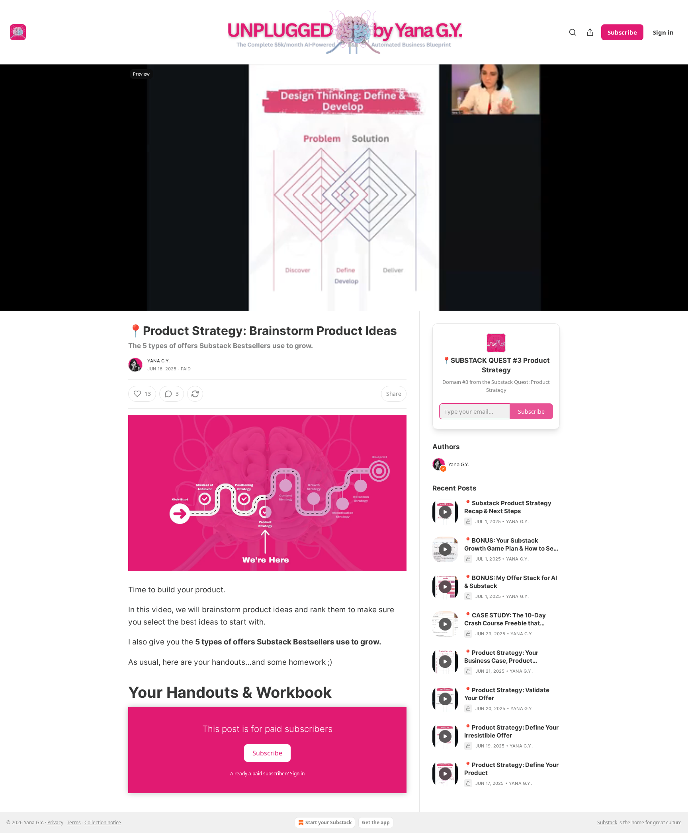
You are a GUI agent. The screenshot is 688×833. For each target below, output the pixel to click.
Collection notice (102, 822)
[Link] (117, 692)
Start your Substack (328, 822)
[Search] (572, 32)
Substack (607, 822)
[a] (445, 512)
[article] (496, 512)
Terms (74, 822)
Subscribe (622, 32)
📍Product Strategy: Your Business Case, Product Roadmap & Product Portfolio (506, 657)
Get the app (376, 822)
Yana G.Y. (158, 361)
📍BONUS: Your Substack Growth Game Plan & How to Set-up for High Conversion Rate (511, 545)
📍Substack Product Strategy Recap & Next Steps (507, 507)
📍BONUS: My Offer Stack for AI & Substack (510, 582)
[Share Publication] (590, 32)
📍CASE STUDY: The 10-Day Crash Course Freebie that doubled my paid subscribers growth (506, 619)
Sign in (663, 32)
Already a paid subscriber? (267, 773)
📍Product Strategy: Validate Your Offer (506, 694)
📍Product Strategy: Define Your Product (511, 769)
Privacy (55, 822)
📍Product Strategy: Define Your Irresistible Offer (511, 731)
